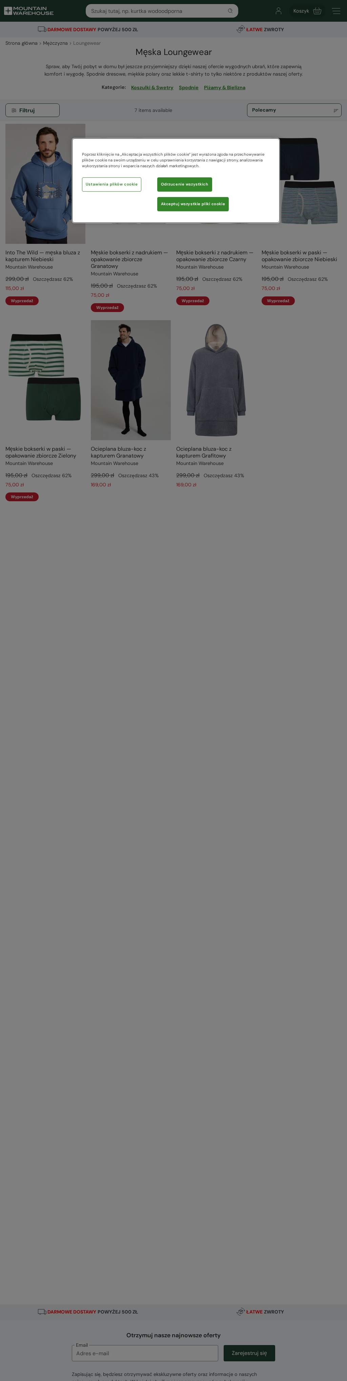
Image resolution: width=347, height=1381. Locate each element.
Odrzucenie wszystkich (184, 184)
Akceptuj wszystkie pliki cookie (193, 204)
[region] (176, 180)
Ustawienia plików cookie (112, 184)
